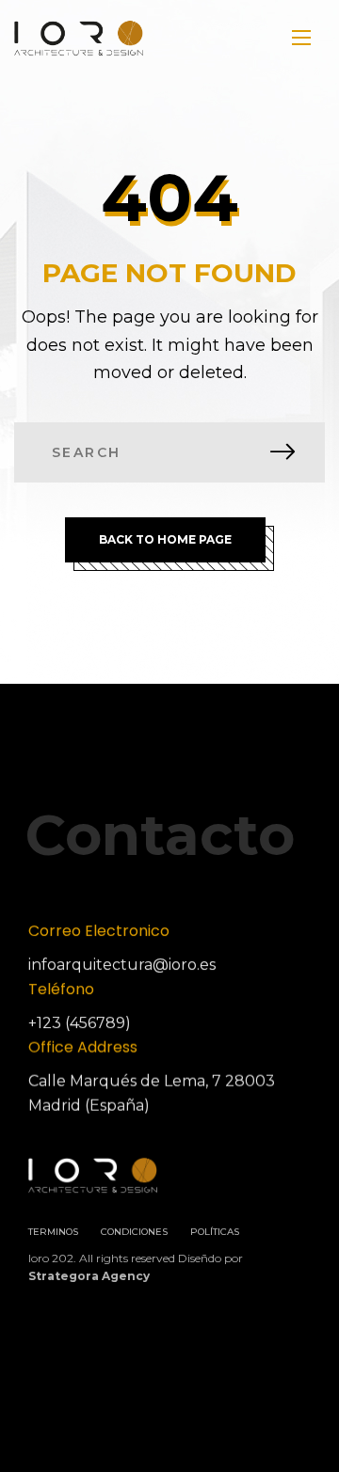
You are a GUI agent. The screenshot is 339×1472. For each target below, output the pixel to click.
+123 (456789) (79, 1023)
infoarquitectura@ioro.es (122, 964)
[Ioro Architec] (78, 38)
